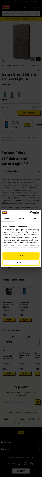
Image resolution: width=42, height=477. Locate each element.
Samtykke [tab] (7, 218)
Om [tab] (34, 218)
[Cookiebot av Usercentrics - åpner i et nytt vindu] (30, 212)
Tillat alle (21, 255)
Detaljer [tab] (21, 218)
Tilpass (20, 262)
